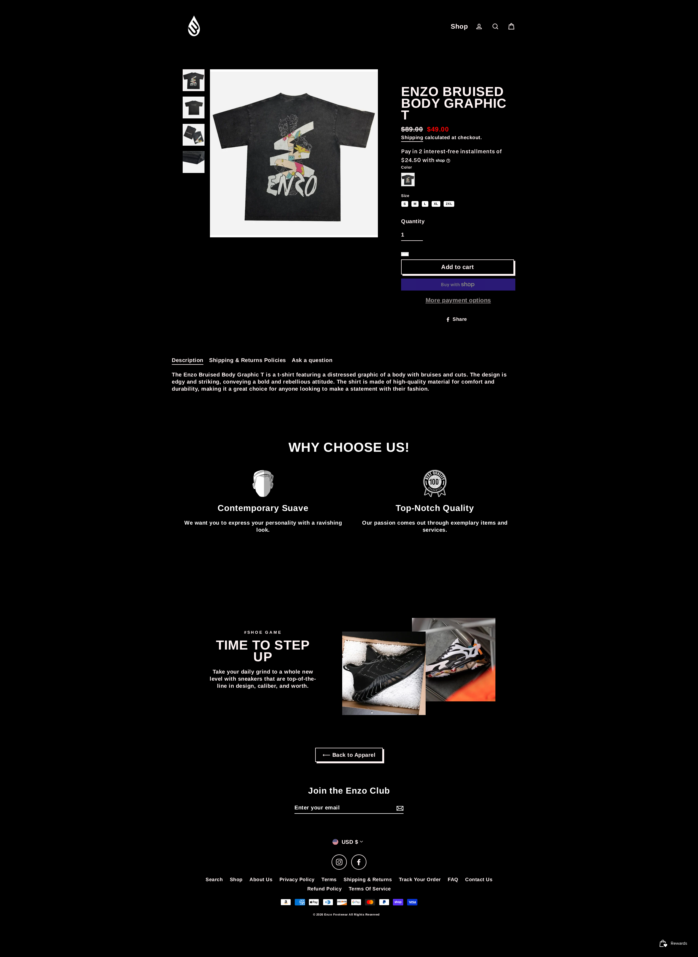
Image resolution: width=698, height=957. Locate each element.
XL (435, 203)
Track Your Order (420, 879)
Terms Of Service (370, 889)
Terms (329, 879)
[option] (294, 153)
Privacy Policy (297, 879)
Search (214, 879)
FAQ (453, 879)
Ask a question (312, 360)
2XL (449, 203)
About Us (260, 879)
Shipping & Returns (368, 879)
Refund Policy (324, 889)
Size (405, 195)
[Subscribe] (399, 808)
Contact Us (478, 879)
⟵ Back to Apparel (349, 755)
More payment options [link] (458, 300)
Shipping (412, 137)
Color (406, 167)
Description (187, 360)
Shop (459, 26)
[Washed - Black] (408, 179)
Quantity (413, 221)
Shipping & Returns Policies (247, 360)
